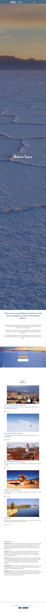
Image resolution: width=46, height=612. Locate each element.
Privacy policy (25, 607)
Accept (20, 607)
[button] (23, 411)
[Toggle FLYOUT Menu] (34, 2)
